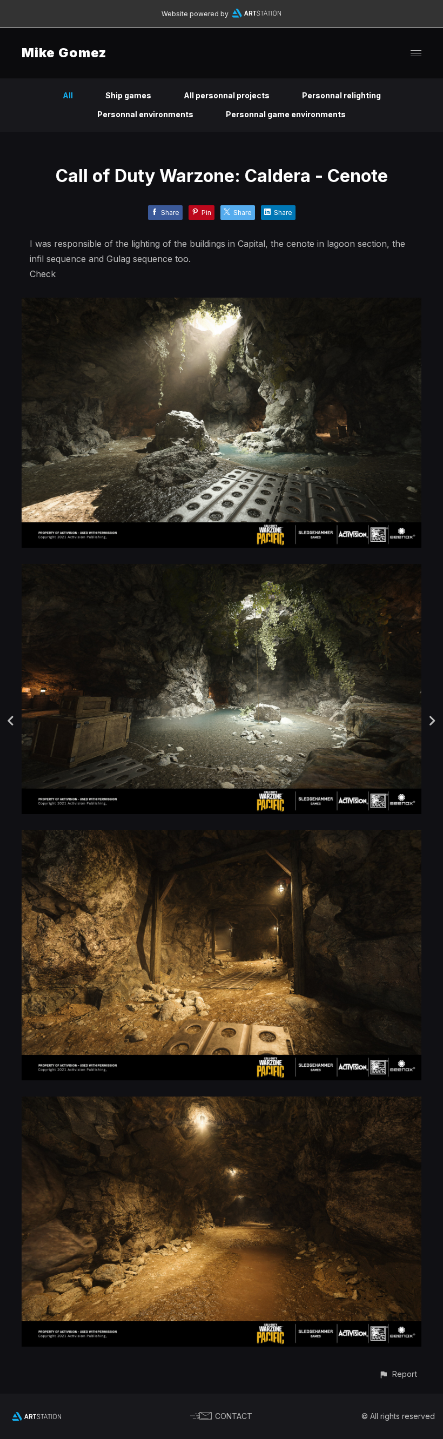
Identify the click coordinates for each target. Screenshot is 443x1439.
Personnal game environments (286, 114)
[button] (397, 1374)
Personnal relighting (341, 95)
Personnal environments (145, 114)
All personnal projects (227, 95)
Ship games (128, 95)
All (68, 95)
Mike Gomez (64, 52)
